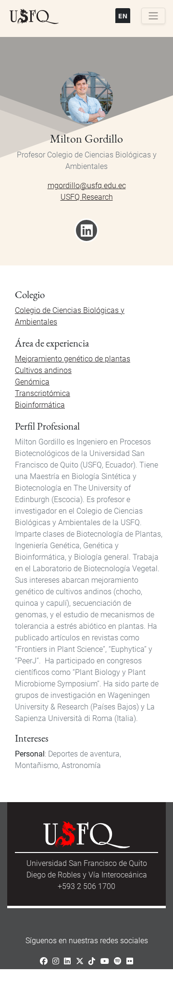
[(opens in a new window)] (87, 233)
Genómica (32, 381)
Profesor (31, 154)
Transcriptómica (42, 393)
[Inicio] (34, 17)
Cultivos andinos (43, 370)
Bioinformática (40, 404)
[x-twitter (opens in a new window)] (80, 961)
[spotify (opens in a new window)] (118, 961)
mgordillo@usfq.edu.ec (87, 185)
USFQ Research (87, 197)
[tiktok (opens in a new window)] (91, 961)
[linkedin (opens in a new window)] (67, 961)
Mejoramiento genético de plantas (72, 358)
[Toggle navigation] (153, 16)
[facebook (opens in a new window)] (44, 961)
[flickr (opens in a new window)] (129, 961)
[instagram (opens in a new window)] (55, 961)
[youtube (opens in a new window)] (104, 961)
